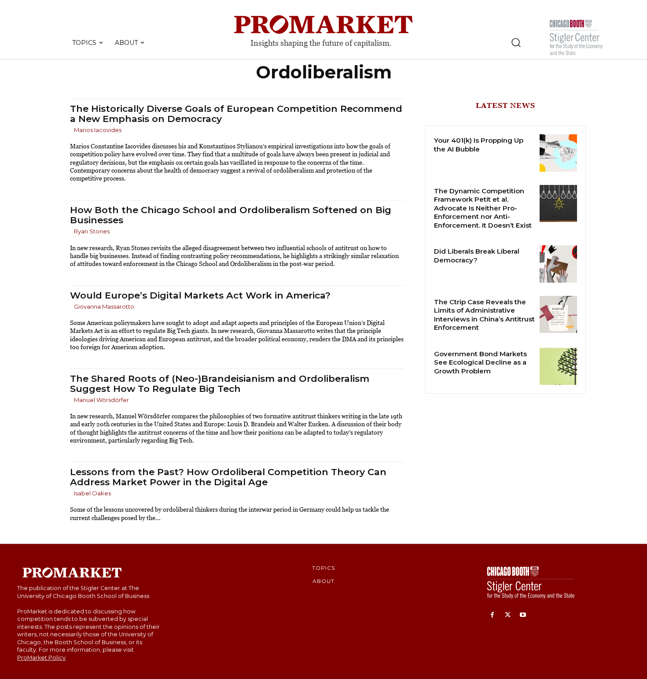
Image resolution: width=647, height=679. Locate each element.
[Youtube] (523, 615)
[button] (516, 42)
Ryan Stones (92, 231)
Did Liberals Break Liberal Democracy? (476, 255)
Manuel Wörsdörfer (101, 399)
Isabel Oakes (92, 493)
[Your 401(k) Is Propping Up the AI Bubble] (558, 153)
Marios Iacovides (97, 129)
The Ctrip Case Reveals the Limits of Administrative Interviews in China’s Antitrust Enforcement (484, 315)
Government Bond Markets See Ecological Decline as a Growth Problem (480, 362)
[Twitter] (507, 615)
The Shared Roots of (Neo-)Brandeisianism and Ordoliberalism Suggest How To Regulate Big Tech (219, 383)
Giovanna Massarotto (104, 306)
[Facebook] (492, 615)
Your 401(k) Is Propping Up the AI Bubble (478, 144)
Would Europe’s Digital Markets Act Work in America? (200, 295)
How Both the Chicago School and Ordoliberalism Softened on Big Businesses (230, 214)
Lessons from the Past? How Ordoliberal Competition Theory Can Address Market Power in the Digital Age (228, 476)
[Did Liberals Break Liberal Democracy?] (558, 264)
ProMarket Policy (41, 657)
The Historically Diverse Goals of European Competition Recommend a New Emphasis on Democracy (236, 113)
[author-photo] (71, 130)
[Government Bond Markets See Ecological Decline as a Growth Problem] (558, 366)
